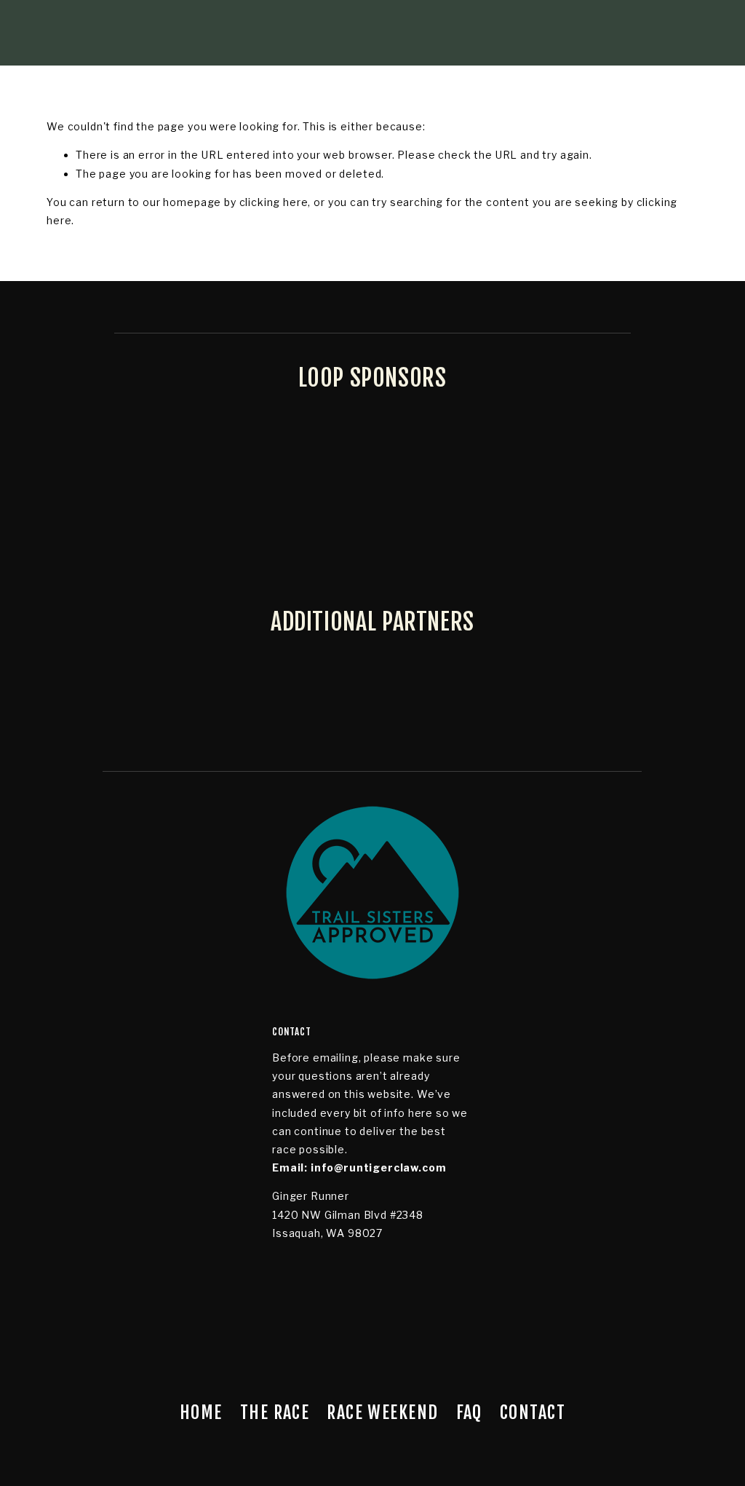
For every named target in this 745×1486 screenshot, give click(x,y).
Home (201, 1412)
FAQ (469, 1412)
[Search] (163, 32)
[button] (72, 1042)
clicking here (273, 202)
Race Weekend (382, 1412)
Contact (532, 1412)
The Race (275, 1412)
